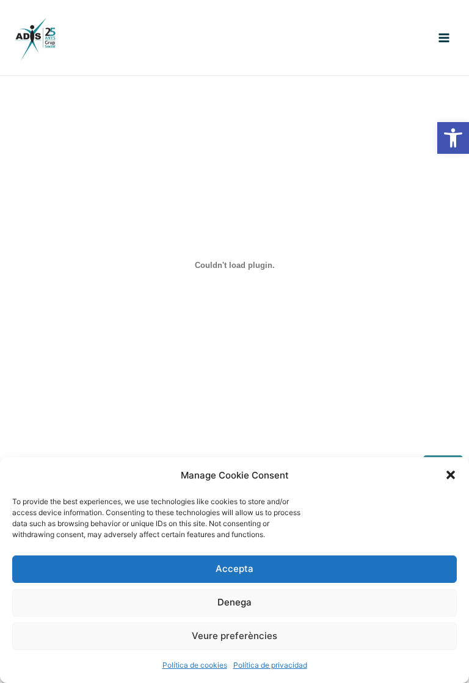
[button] (453, 138)
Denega (234, 602)
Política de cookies (194, 665)
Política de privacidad (270, 665)
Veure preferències (234, 635)
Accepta (234, 568)
